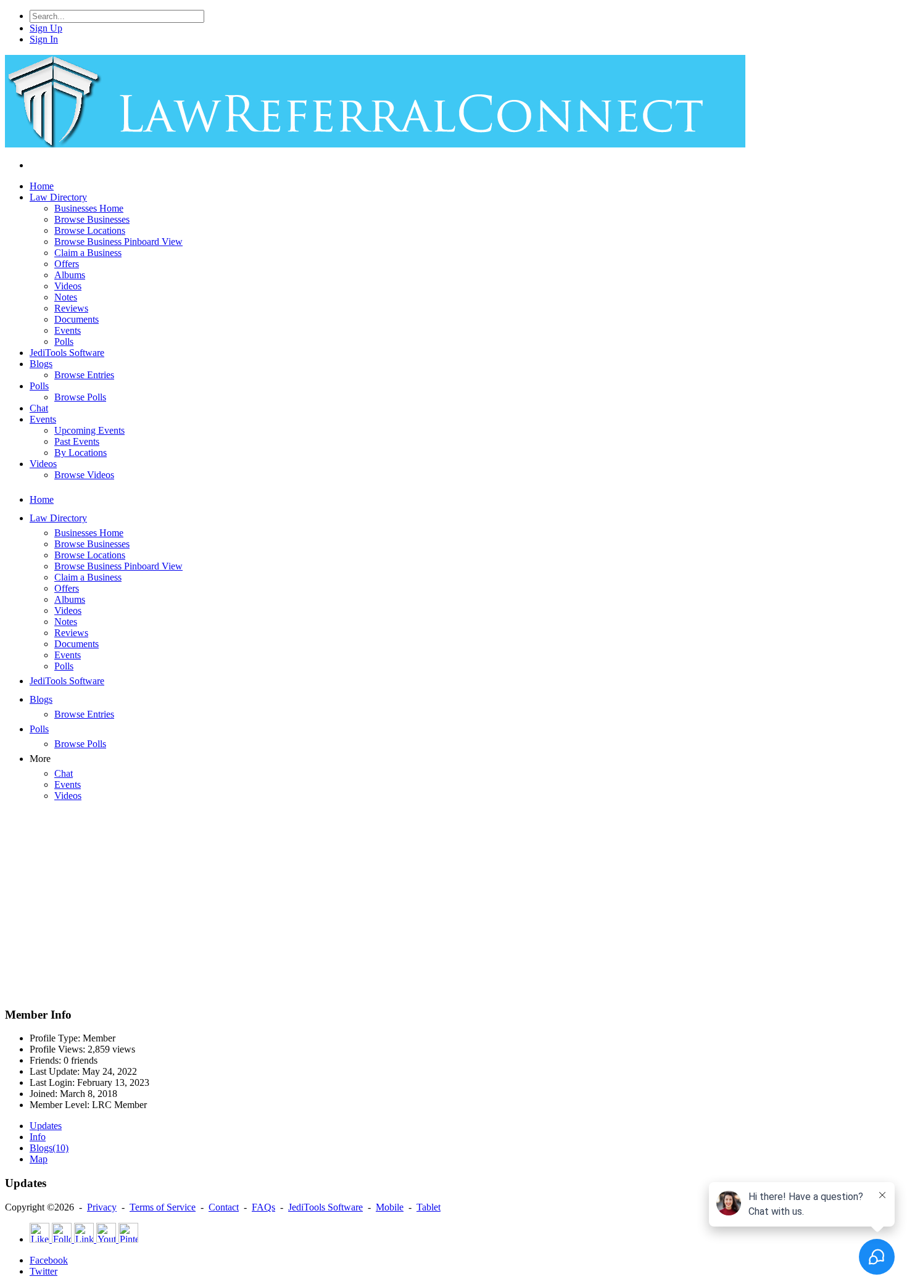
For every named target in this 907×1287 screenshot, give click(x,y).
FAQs (263, 1207)
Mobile (390, 1207)
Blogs (49, 1148)
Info (38, 1137)
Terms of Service (163, 1207)
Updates (46, 1125)
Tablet (428, 1207)
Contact (224, 1207)
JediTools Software (325, 1207)
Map (39, 1159)
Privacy (102, 1207)
